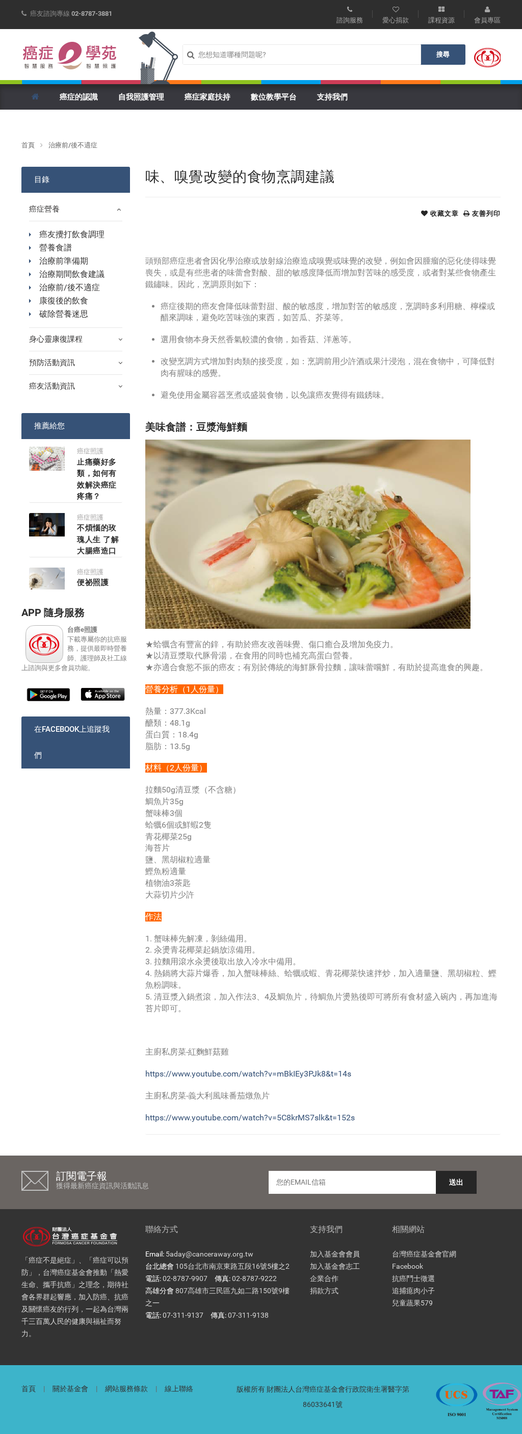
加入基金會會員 (335, 1254)
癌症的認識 (79, 96)
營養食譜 (55, 247)
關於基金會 (70, 1389)
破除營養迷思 (63, 314)
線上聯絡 (179, 1389)
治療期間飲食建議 (72, 274)
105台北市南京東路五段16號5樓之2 (232, 1266)
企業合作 (324, 1278)
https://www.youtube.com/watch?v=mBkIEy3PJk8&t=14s (248, 1074)
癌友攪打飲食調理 (72, 234)
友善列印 (485, 213)
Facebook (407, 1266)
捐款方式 (324, 1291)
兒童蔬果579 (412, 1303)
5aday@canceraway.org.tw (209, 1254)
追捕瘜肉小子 (413, 1291)
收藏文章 (443, 213)
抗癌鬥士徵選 (413, 1278)
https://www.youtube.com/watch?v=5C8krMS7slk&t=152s (250, 1117)
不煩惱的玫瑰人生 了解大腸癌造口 (98, 539)
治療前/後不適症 (72, 145)
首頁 (28, 145)
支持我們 (332, 96)
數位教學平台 (274, 96)
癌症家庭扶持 (207, 96)
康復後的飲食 (63, 300)
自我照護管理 (141, 96)
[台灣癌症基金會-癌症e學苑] (69, 55)
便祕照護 (93, 582)
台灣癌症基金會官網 (424, 1254)
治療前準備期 (63, 261)
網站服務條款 (126, 1389)
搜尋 (443, 54)
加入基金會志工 (335, 1266)
